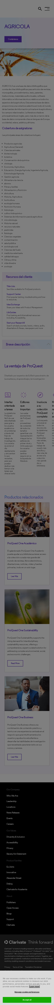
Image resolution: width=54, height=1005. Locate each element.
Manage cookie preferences (27, 992)
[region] (27, 988)
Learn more (34, 986)
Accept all (27, 1000)
